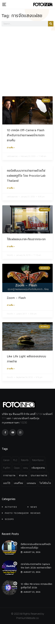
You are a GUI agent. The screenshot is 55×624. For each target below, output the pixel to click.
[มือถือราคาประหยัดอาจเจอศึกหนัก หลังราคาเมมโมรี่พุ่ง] (9, 548)
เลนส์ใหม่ (18, 483)
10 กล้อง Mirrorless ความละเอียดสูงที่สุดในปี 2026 (36, 585)
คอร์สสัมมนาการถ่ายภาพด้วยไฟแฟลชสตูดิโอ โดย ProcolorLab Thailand (26, 175)
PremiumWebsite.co (27, 618)
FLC (15, 460)
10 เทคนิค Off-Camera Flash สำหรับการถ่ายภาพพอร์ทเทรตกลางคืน (25, 135)
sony (25, 467)
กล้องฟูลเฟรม (38, 467)
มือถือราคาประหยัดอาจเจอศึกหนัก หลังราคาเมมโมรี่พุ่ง (36, 545)
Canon (6, 460)
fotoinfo (24, 460)
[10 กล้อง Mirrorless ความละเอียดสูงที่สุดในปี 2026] (9, 587)
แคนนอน (31, 483)
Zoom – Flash (16, 297)
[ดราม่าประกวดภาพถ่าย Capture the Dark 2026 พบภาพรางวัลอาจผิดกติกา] (9, 567)
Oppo (17, 467)
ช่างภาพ (23, 475)
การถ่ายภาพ (9, 475)
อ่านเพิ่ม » (11, 148)
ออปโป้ (6, 483)
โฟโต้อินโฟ (45, 483)
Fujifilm (6, 467)
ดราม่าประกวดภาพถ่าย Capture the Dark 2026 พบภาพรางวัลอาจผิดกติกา (36, 567)
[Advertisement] (27, 59)
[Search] (50, 23)
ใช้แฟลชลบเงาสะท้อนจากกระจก (26, 239)
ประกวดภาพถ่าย (39, 475)
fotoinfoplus (38, 460)
